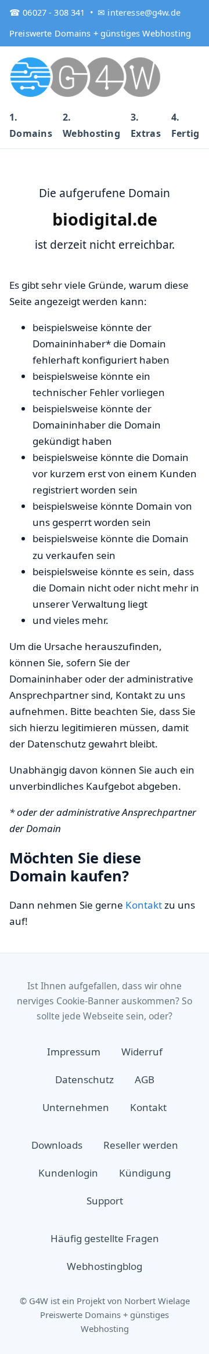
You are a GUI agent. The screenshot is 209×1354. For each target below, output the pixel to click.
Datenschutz (84, 1079)
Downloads (56, 1145)
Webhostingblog (104, 1266)
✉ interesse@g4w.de (139, 12)
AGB (144, 1079)
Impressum (73, 1051)
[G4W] (86, 76)
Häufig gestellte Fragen (105, 1238)
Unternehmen (75, 1107)
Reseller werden (140, 1145)
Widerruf (142, 1051)
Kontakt (143, 905)
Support (105, 1200)
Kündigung (145, 1172)
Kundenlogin (68, 1172)
